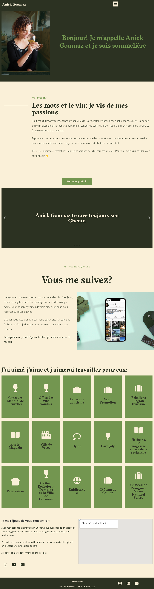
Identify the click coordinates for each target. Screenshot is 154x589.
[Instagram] (5, 565)
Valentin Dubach (35, 527)
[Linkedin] (14, 565)
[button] (115, 4)
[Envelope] (22, 565)
